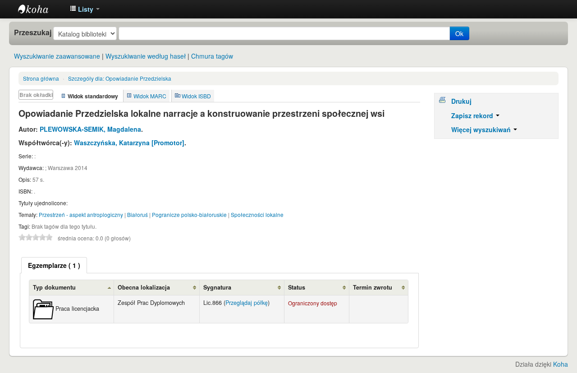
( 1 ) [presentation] (54, 265)
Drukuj (461, 101)
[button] (84, 9)
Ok (459, 33)
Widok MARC (149, 96)
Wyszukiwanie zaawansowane (57, 55)
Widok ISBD (196, 96)
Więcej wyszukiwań (482, 129)
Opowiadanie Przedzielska (119, 78)
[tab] (54, 265)
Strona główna (41, 78)
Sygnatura (217, 287)
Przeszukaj (32, 32)
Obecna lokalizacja (144, 287)
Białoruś (137, 214)
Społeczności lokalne (257, 214)
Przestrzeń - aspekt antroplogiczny (81, 214)
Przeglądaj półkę (246, 303)
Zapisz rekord (473, 115)
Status (296, 287)
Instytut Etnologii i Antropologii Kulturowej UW (40, 9)
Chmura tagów (212, 55)
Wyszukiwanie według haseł (145, 55)
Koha (560, 363)
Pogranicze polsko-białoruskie (189, 214)
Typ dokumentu (54, 287)
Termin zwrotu (372, 287)
